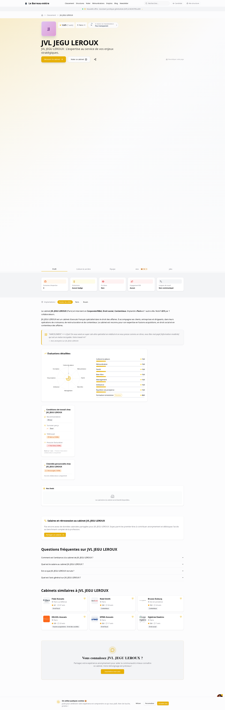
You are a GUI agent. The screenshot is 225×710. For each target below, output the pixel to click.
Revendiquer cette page (176, 59)
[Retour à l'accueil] (42, 15)
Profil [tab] (54, 269)
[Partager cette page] (95, 59)
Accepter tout (163, 703)
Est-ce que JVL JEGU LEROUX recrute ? (57, 571)
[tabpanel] (112, 479)
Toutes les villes (65, 302)
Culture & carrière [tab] (83, 269)
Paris (77, 302)
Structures (80, 3)
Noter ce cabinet (77, 59)
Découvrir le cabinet (52, 59)
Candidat (178, 3)
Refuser (138, 703)
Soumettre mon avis (112, 671)
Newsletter (124, 3)
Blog (116, 3)
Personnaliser (149, 703)
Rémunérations (98, 3)
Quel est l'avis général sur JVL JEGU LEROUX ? (61, 577)
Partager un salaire (53, 535)
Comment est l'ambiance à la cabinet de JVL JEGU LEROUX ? (67, 557)
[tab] (112, 269)
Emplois (109, 3)
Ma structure (194, 3)
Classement (69, 3)
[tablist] (112, 269)
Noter (88, 3)
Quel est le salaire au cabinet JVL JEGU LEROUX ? (62, 564)
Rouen (85, 302)
